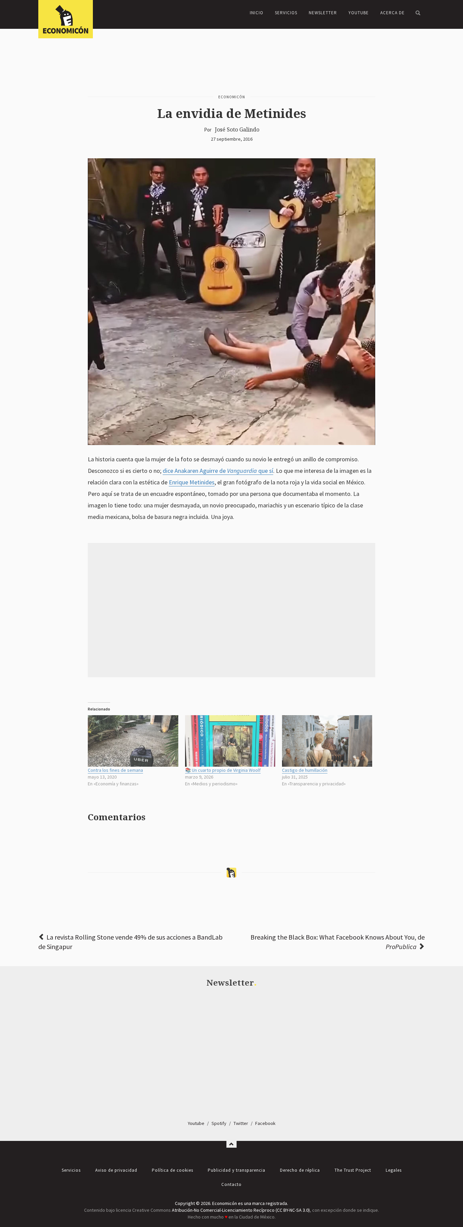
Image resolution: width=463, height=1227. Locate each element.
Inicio (256, 13)
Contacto (231, 1184)
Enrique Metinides (192, 482)
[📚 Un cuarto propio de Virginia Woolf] (230, 741)
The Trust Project (353, 1170)
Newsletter (323, 13)
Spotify (219, 1123)
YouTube (358, 13)
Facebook (265, 1123)
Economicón (231, 97)
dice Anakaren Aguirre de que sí (218, 471)
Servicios (286, 13)
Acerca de (392, 13)
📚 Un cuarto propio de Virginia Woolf (223, 770)
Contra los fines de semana (115, 770)
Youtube (196, 1123)
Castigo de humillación (304, 770)
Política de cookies (172, 1170)
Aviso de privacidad (116, 1170)
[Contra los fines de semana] (133, 741)
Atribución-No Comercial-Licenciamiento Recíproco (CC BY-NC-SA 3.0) (241, 1210)
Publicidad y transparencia (236, 1170)
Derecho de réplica (300, 1170)
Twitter (241, 1123)
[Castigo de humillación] (327, 741)
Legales (394, 1170)
